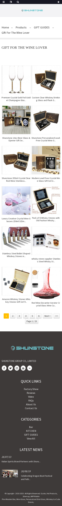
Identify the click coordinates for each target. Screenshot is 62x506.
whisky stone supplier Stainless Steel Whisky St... (45, 260)
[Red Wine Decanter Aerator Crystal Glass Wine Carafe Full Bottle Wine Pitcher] (46, 283)
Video (31, 396)
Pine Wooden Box (8, 499)
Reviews (31, 392)
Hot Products (52, 493)
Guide (43, 493)
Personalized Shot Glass (35, 499)
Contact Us (31, 408)
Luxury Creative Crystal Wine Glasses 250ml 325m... (16, 220)
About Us (31, 404)
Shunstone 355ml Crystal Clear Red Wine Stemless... (16, 179)
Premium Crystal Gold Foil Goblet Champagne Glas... (16, 99)
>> (56, 315)
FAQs (31, 400)
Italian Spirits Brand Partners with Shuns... (21, 461)
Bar (31, 427)
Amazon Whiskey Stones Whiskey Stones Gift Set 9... (16, 300)
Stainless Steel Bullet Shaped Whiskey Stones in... (16, 255)
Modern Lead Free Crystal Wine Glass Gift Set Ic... (46, 179)
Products (21, 27)
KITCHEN (31, 430)
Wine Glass (20, 499)
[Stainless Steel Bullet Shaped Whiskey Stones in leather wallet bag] (16, 238)
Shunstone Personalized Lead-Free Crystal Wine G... (45, 139)
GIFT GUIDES (41, 27)
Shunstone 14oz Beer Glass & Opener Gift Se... (16, 139)
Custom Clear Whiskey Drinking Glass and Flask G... (46, 99)
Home (5, 27)
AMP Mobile (35, 496)
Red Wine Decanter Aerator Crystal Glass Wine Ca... (46, 304)
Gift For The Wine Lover (15, 32)
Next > (48, 315)
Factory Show (31, 389)
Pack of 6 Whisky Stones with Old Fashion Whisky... (46, 219)
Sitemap (26, 496)
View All (31, 438)
